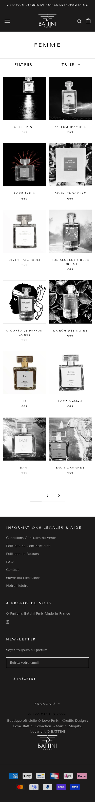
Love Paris (24, 193)
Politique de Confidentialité (28, 546)
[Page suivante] (59, 495)
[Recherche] (79, 21)
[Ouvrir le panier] (88, 20)
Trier (69, 65)
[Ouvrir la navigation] (7, 21)
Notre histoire (17, 586)
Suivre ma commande (23, 578)
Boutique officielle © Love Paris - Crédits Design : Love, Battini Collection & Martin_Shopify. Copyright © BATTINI (47, 726)
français (45, 704)
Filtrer (23, 65)
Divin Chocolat (70, 193)
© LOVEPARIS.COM (47, 714)
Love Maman (70, 401)
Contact (12, 570)
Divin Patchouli (25, 260)
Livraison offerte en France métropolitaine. (47, 4)
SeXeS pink (24, 127)
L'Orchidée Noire (70, 330)
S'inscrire (24, 678)
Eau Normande (70, 467)
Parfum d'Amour (70, 127)
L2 (25, 401)
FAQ (10, 562)
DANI (24, 467)
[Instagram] (7, 622)
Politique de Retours (22, 554)
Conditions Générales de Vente (31, 538)
